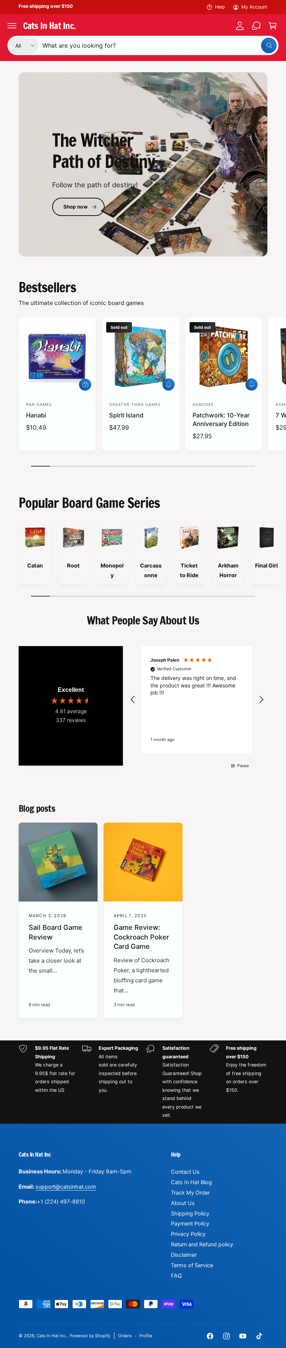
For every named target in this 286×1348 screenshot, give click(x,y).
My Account (254, 7)
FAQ (176, 1275)
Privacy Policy (188, 1234)
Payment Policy (190, 1223)
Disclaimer (184, 1255)
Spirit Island (126, 415)
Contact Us (185, 1172)
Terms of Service (192, 1265)
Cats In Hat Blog (191, 1182)
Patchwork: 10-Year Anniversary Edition (221, 419)
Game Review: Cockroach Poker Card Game (141, 936)
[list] (143, 555)
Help (220, 7)
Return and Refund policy (202, 1244)
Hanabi (36, 415)
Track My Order (190, 1192)
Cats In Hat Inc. (51, 1335)
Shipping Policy (190, 1213)
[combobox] (160, 45)
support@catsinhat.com (65, 1186)
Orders (125, 1335)
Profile (145, 1335)
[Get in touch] (256, 26)
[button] (12, 26)
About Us (183, 1203)
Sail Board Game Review (55, 932)
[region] (197, 700)
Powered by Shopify (90, 1335)
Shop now (75, 207)
